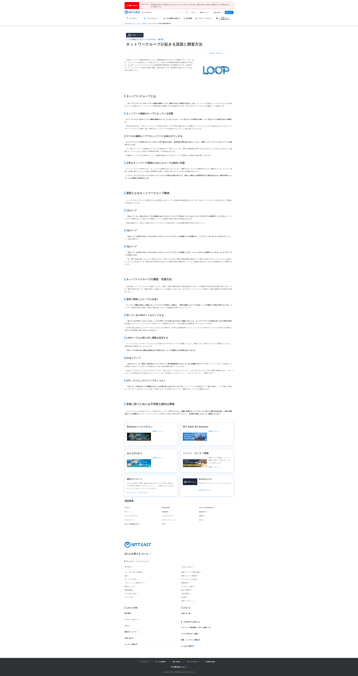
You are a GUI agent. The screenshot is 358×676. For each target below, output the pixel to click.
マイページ (229, 12)
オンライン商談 (130, 644)
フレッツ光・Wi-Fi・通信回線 (133, 572)
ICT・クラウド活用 (130, 579)
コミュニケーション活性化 (189, 579)
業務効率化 (184, 583)
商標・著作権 (176, 661)
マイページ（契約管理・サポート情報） (194, 627)
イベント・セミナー (131, 619)
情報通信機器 (128, 590)
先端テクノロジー (186, 600)
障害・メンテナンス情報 (189, 640)
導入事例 (128, 613)
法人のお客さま (147, 12)
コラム (193, 12)
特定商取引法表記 (210, 661)
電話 (126, 575)
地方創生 (183, 597)
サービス (128, 567)
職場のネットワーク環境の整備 (190, 572)
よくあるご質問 (186, 646)
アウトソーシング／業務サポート (134, 583)
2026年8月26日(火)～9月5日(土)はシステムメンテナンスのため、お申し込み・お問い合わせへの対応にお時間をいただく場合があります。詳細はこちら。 (189, 5)
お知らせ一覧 (185, 613)
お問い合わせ (217, 12)
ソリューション (186, 567)
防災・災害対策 (185, 590)
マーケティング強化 (187, 586)
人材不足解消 (185, 593)
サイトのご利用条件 (160, 661)
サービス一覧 (128, 597)
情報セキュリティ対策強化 (189, 575)
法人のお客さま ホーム (137, 553)
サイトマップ (144, 661)
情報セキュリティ (130, 586)
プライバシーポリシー (193, 661)
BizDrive (144, 23)
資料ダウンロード (204, 12)
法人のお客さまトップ (130, 23)
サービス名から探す (130, 593)
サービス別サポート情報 (189, 634)
